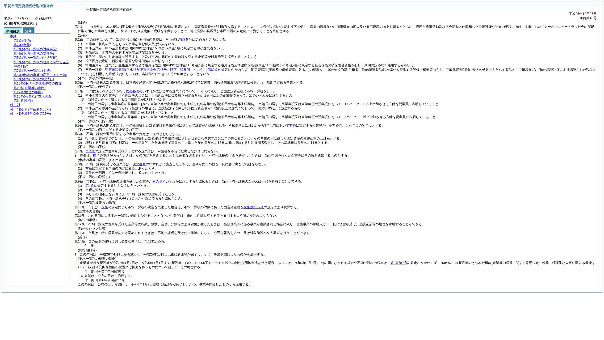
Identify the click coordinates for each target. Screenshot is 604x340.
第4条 (90, 151)
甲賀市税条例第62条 (161, 70)
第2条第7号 (398, 263)
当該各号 (185, 39)
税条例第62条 (253, 207)
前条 (292, 125)
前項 (96, 155)
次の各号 (122, 39)
